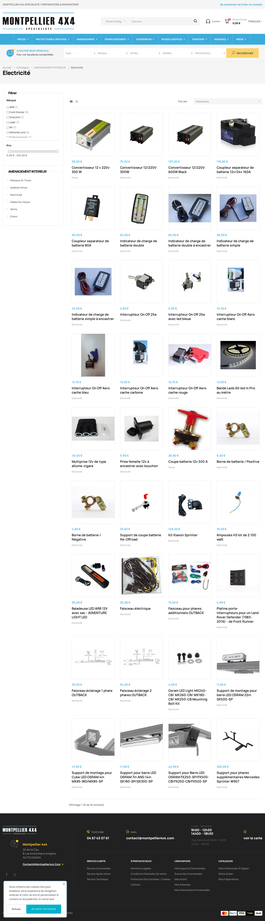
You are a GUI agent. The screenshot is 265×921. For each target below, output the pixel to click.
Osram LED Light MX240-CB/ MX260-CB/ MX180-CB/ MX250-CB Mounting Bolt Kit (187, 697)
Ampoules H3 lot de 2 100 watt (236, 537)
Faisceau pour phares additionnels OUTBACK (186, 610)
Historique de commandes (190, 868)
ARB (13, 107)
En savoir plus (46, 899)
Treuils (171, 467)
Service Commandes (99, 868)
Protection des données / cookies (150, 879)
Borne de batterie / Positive (238, 461)
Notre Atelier (225, 873)
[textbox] (80, 53)
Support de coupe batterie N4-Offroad (140, 537)
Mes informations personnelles (192, 890)
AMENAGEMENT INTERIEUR (27, 171)
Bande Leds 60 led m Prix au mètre (236, 390)
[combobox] (80, 53)
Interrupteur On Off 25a (138, 314)
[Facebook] (6, 874)
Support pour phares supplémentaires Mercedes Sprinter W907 (238, 776)
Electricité (16, 194)
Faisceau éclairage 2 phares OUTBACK (136, 692)
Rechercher (244, 53)
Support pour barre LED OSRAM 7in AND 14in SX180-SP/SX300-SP (138, 776)
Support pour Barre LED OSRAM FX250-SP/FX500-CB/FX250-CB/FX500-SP (188, 776)
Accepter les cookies (44, 908)
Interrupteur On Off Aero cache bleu (91, 390)
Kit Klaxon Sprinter (183, 535)
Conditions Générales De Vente (149, 873)
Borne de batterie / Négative (86, 537)
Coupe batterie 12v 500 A (188, 461)
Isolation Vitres (18, 187)
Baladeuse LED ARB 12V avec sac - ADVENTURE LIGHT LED (89, 612)
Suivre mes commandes (188, 873)
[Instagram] (14, 874)
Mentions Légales (141, 868)
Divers (13, 216)
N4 (12, 127)
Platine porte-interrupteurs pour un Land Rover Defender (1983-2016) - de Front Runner (238, 615)
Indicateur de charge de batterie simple (235, 243)
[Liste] (76, 101)
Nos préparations (228, 879)
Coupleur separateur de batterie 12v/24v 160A (235, 169)
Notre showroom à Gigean (233, 868)
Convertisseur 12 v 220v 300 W (91, 169)
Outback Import (20, 137)
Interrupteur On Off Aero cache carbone (139, 390)
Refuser (16, 909)
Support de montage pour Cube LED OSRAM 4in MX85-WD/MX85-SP (92, 776)
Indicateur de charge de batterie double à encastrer (189, 243)
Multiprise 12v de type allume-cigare (89, 463)
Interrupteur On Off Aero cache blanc (236, 316)
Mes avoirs (181, 879)
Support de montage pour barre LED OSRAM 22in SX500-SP (237, 694)
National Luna (19, 132)
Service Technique (97, 879)
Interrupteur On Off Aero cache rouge (187, 390)
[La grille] (71, 101)
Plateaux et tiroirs (20, 180)
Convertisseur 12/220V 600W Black (186, 169)
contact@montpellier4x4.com (42, 864)
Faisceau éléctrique (135, 608)
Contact (135, 884)
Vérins (13, 209)
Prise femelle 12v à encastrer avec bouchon (139, 463)
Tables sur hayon (20, 202)
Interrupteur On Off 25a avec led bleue (186, 316)
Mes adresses (183, 884)
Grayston (16, 117)
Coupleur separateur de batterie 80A (90, 243)
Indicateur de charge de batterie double (138, 243)
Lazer (14, 122)
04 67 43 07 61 (98, 838)
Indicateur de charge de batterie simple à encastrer (93, 316)
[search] (195, 21)
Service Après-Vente (99, 873)
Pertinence (228, 101)
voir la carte (253, 838)
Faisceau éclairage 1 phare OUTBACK (92, 692)
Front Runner (19, 112)
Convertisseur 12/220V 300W (138, 169)
